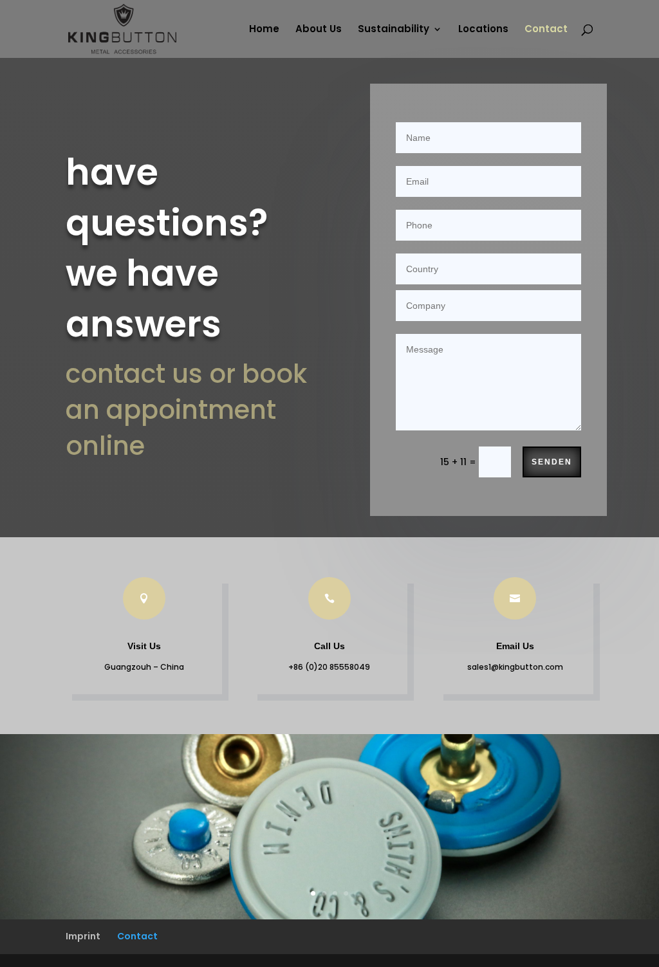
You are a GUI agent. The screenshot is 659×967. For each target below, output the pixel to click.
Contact (546, 29)
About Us (318, 29)
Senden (552, 461)
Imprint (83, 936)
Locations (483, 29)
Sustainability (393, 29)
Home (264, 29)
